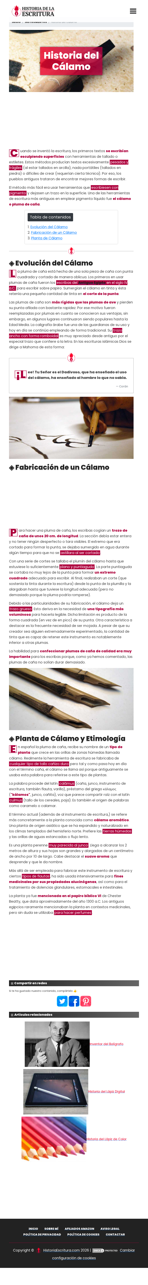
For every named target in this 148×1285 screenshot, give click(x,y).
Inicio (33, 1229)
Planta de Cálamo (46, 238)
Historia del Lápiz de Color (106, 1139)
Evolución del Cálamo (49, 227)
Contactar (115, 1234)
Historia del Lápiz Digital (106, 1091)
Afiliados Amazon (79, 1229)
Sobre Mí (51, 1229)
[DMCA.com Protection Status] (105, 1250)
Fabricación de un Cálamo (54, 232)
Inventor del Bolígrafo (106, 1044)
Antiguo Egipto (92, 282)
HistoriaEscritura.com (61, 1250)
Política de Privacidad (42, 1234)
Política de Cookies (83, 1234)
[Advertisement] (71, 120)
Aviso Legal (110, 1229)
